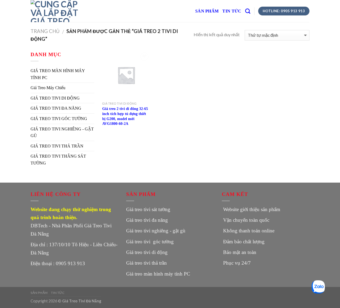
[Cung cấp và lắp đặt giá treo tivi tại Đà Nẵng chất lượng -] (57, 11)
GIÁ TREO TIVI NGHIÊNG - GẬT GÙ (62, 132)
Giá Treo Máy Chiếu (48, 87)
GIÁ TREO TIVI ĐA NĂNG (56, 108)
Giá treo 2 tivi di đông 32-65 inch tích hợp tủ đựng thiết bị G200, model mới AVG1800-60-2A (125, 116)
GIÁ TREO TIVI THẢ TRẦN (57, 146)
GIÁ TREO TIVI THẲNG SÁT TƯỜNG (58, 159)
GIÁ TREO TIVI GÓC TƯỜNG (59, 118)
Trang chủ (45, 31)
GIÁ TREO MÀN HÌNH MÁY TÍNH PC (58, 74)
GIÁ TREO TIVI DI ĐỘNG (55, 98)
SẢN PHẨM (207, 11)
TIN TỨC (231, 11)
